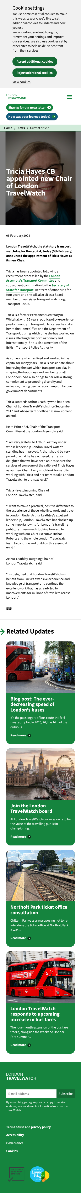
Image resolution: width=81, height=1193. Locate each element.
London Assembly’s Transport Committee (33, 278)
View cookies (21, 82)
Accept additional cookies (35, 61)
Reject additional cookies (35, 73)
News (21, 128)
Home (8, 128)
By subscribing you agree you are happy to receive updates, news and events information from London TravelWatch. (37, 1106)
